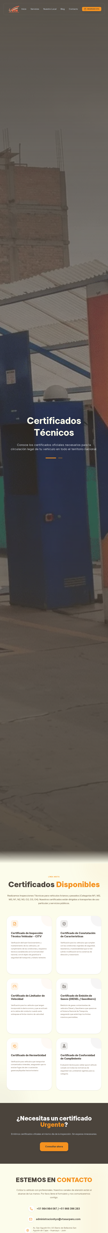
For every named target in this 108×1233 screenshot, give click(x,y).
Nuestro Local (49, 9)
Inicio (23, 9)
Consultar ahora (54, 1147)
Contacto (73, 9)
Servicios (35, 9)
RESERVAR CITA (93, 9)
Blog (63, 9)
